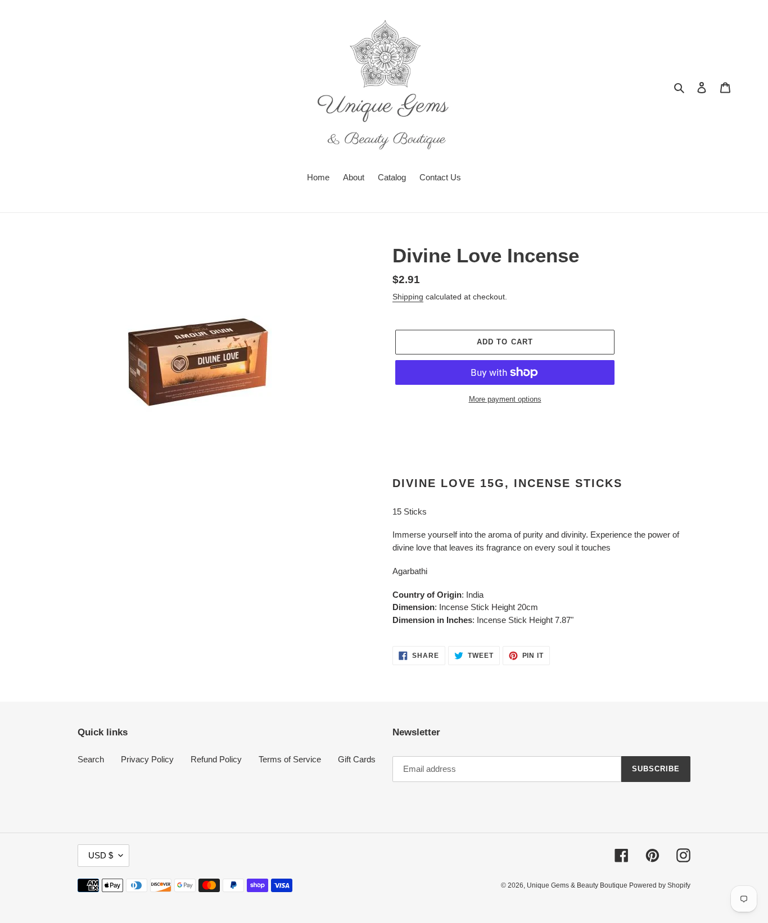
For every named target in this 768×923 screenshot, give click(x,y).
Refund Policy (216, 759)
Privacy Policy (147, 759)
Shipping (407, 296)
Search (91, 759)
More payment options (505, 399)
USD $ (100, 855)
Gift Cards (357, 759)
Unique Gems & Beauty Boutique (578, 885)
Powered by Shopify (659, 885)
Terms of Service (290, 759)
